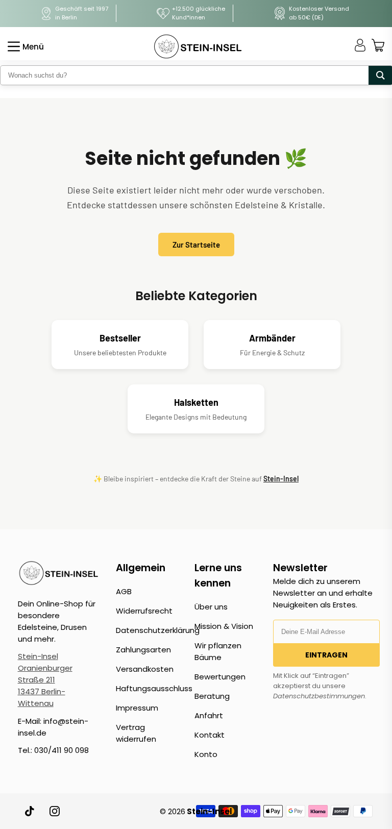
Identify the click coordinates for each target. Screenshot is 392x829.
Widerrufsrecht (144, 610)
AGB (124, 591)
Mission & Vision (223, 626)
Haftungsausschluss (154, 688)
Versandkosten (145, 669)
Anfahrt (208, 715)
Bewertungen (220, 676)
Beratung (212, 696)
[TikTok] (30, 811)
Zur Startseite (196, 244)
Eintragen (326, 655)
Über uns (211, 606)
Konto (205, 754)
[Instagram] (54, 811)
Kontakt (209, 734)
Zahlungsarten (143, 649)
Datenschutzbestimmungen (319, 696)
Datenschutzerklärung (158, 630)
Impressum (137, 707)
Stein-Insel (281, 478)
